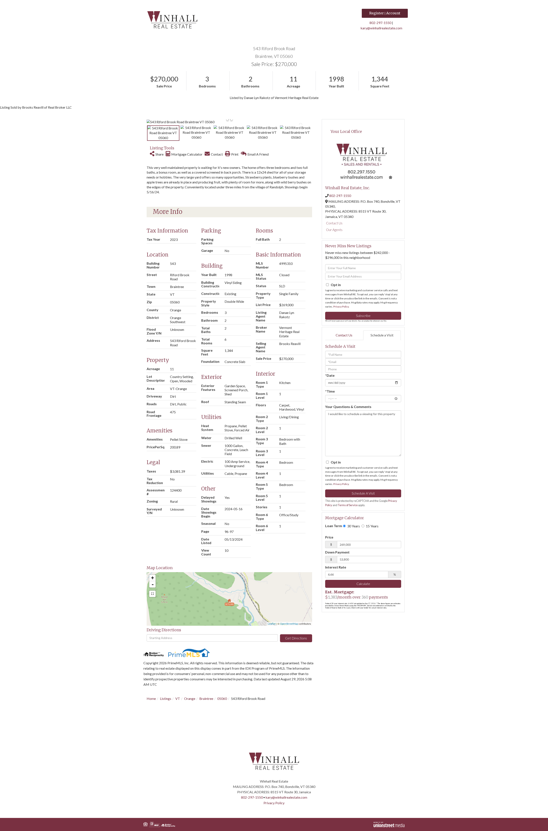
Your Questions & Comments (348, 407)
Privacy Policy (341, 306)
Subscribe (363, 316)
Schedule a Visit (382, 335)
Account (393, 13)
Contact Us (334, 223)
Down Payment (337, 552)
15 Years (371, 526)
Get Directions (296, 638)
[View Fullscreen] (152, 594)
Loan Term (333, 526)
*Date (330, 375)
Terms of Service (348, 505)
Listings (165, 698)
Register (376, 13)
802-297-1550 (380, 23)
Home (151, 698)
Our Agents (334, 230)
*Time (330, 391)
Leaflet (272, 623)
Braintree (206, 698)
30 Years (353, 526)
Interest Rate (335, 567)
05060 (222, 698)
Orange (189, 698)
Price (329, 537)
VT (177, 698)
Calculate (363, 584)
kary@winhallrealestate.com (381, 28)
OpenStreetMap (289, 623)
